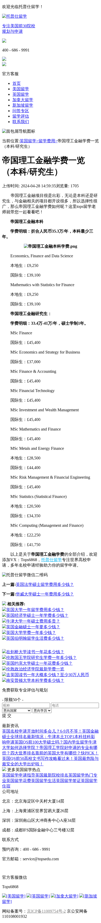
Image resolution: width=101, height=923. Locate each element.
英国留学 (20, 94)
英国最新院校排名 (51, 775)
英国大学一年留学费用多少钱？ (35, 609)
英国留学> (29, 141)
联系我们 (20, 121)
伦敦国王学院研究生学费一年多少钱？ (41, 657)
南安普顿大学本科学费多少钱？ (35, 680)
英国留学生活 (43, 780)
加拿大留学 (22, 100)
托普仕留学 (51, 559)
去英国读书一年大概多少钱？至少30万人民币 (47, 674)
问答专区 (20, 110)
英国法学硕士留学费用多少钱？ (45, 584)
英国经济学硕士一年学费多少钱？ (37, 615)
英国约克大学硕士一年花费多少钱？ (39, 663)
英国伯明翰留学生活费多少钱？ (35, 638)
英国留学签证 (68, 780)
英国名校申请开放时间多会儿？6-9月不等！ (42, 731)
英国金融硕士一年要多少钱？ (33, 627)
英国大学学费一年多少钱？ (31, 632)
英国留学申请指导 (18, 775)
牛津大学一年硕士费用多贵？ (33, 621)
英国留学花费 (18, 780)
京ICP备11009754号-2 (46, 911)
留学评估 (20, 116)
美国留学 (20, 89)
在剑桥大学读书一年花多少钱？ (35, 652)
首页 (16, 83)
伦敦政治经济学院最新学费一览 (35, 669)
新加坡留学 (22, 105)
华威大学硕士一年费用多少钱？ (45, 594)
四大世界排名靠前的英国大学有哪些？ (45, 753)
